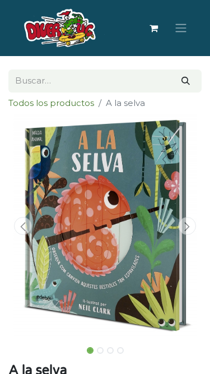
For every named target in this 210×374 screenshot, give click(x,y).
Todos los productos (51, 103)
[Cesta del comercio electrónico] (153, 28)
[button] (23, 226)
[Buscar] (186, 81)
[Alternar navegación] (181, 28)
